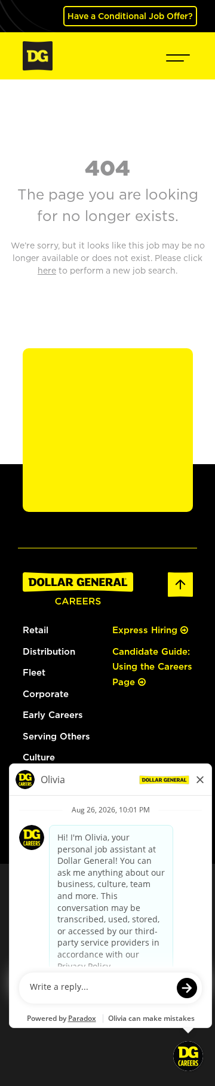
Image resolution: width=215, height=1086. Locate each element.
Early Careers (53, 715)
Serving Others (56, 736)
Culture (39, 757)
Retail (35, 630)
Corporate (46, 694)
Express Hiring (146, 630)
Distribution (49, 651)
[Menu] (178, 55)
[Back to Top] (180, 583)
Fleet (34, 672)
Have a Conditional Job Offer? (130, 15)
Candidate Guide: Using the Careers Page (152, 666)
